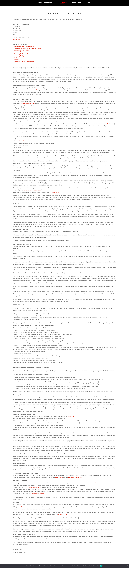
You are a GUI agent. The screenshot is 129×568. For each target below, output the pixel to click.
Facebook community (75, 477)
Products (48, 3)
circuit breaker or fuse (23, 141)
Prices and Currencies (21, 52)
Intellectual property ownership (24, 46)
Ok (101, 565)
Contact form (17, 39)
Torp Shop (76, 3)
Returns (16, 59)
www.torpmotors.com (28, 103)
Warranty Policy (19, 56)
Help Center (56, 192)
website (106, 124)
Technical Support (19, 58)
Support (86, 3)
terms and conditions (32, 90)
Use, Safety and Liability (21, 50)
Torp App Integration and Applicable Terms (27, 48)
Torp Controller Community (32, 190)
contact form (71, 416)
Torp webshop (25, 507)
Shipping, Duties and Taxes (22, 54)
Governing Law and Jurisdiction (24, 61)
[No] (127, 566)
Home (40, 3)
